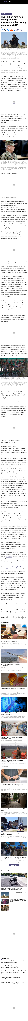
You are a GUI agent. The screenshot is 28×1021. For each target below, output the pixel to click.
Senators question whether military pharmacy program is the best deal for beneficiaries (13, 689)
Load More (14, 865)
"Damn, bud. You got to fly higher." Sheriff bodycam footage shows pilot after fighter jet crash (18, 900)
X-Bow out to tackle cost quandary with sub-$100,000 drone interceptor (11, 665)
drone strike (9, 556)
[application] (14, 880)
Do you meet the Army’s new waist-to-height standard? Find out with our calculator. (12, 785)
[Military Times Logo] (8, 2)
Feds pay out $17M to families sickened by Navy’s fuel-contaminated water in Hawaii (13, 858)
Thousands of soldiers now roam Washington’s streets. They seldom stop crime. (13, 978)
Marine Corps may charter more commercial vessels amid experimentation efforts (12, 983)
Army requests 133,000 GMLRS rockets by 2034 (18, 893)
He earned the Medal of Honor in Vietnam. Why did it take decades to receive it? (13, 961)
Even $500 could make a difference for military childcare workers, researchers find (13, 640)
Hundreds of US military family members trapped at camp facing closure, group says (13, 966)
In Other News (5, 622)
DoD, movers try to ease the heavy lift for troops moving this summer (13, 833)
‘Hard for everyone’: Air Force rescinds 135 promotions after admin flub (12, 760)
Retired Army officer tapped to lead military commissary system (12, 737)
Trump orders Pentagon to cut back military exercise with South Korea (18, 906)
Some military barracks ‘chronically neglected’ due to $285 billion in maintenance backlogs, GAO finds (14, 972)
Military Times (6, 13)
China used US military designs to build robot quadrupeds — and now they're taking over (11, 888)
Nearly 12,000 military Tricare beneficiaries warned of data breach (12, 713)
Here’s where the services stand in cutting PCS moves (13, 809)
